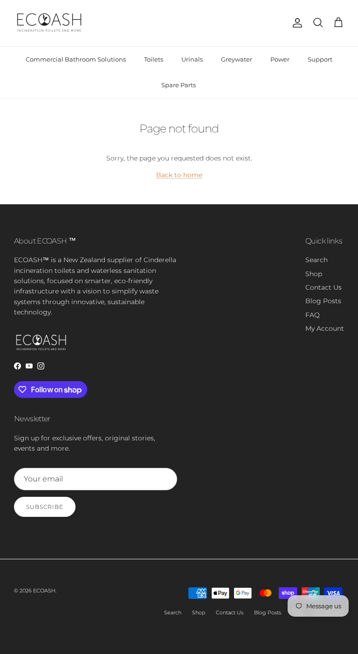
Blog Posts (323, 301)
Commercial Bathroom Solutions (76, 59)
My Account (324, 328)
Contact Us (323, 287)
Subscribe (44, 506)
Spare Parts (178, 85)
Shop (313, 274)
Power (279, 59)
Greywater (236, 59)
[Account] (295, 22)
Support (320, 59)
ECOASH (44, 590)
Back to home (179, 175)
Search (316, 260)
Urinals (192, 59)
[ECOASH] (50, 23)
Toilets (153, 59)
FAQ (312, 315)
